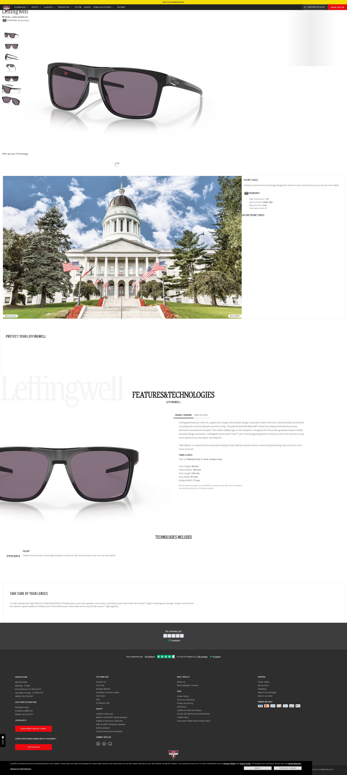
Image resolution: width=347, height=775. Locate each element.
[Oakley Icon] (6, 7)
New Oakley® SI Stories (187, 685)
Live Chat (100, 685)
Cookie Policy (183, 696)
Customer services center (107, 692)
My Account (263, 685)
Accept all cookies (287, 768)
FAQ (98, 699)
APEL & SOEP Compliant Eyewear (111, 724)
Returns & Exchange (267, 692)
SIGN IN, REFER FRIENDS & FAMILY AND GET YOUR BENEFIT (33, 728)
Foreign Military (103, 689)
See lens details (23, 20)
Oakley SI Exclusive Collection (109, 721)
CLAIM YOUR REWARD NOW (33, 747)
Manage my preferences (20, 769)
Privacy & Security (185, 703)
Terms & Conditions (186, 699)
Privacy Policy (230, 764)
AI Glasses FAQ (103, 703)
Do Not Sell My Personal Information (193, 713)
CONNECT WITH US (103, 737)
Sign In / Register (337, 7)
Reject (258, 768)
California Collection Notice (189, 710)
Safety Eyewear (103, 728)
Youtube (110, 744)
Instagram (104, 744)
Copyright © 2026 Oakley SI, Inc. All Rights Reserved (314, 769)
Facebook (98, 744)
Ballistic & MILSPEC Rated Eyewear (111, 717)
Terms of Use (245, 764)
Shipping (262, 689)
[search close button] (330, 6)
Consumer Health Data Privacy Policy (193, 721)
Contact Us (101, 682)
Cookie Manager (294, 764)
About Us (181, 682)
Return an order (265, 696)
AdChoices (182, 706)
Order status (263, 682)
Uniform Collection (104, 713)
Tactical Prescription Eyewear (109, 731)
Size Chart (100, 696)
